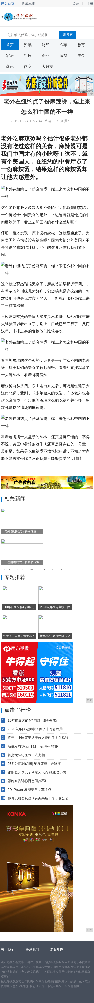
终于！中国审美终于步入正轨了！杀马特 (38, 738)
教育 (81, 45)
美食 (81, 56)
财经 (45, 45)
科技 (28, 56)
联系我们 (32, 949)
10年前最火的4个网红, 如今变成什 (33, 720)
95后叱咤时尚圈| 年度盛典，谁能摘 (34, 764)
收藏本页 (28, 4)
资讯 (28, 45)
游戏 (63, 56)
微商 (28, 66)
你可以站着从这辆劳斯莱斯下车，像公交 (38, 798)
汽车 (63, 45)
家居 (10, 56)
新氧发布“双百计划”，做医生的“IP (33, 746)
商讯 (10, 66)
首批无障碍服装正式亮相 (26, 755)
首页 (10, 45)
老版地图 (57, 949)
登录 (75, 4)
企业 (45, 56)
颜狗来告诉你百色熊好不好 (28, 781)
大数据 (47, 66)
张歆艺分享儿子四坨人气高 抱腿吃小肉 (37, 772)
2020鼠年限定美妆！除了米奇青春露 (35, 729)
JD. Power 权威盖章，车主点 (29, 789)
